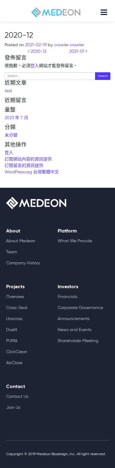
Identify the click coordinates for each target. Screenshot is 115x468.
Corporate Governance (80, 308)
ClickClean (16, 352)
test (8, 91)
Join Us (13, 408)
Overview (15, 297)
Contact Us (17, 396)
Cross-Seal (16, 308)
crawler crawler (68, 45)
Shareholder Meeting (78, 341)
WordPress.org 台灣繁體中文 (32, 172)
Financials (67, 297)
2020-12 (37, 51)
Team (11, 252)
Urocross (14, 319)
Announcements (74, 319)
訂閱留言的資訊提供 (24, 166)
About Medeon (20, 241)
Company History (23, 263)
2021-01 (77, 51)
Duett (11, 330)
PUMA (11, 341)
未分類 (11, 135)
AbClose (14, 363)
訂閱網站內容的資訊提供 (28, 159)
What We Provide (75, 241)
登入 (34, 66)
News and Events (74, 330)
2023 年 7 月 (16, 118)
